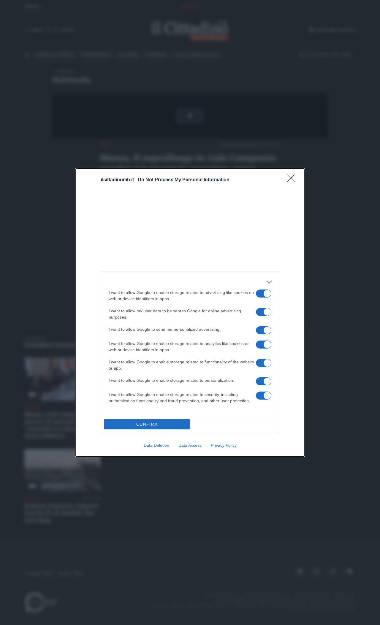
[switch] (263, 294)
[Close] (292, 180)
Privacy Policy (224, 445)
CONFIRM (147, 424)
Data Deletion (156, 445)
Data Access (190, 445)
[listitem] (190, 282)
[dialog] (190, 312)
